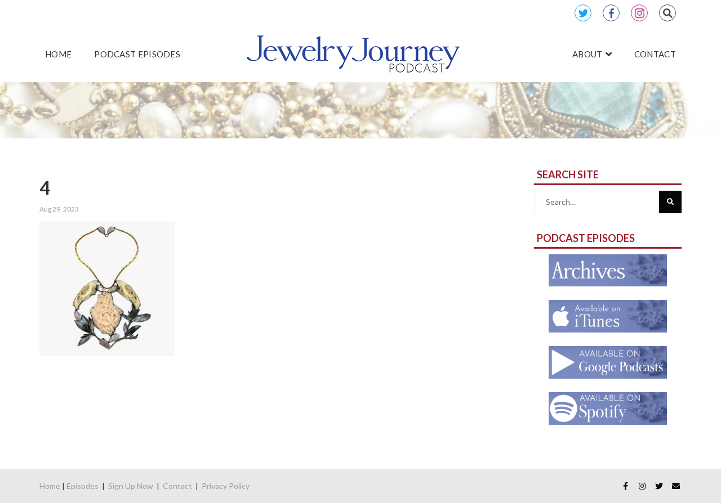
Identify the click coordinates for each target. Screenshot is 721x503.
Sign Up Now (130, 486)
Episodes (82, 486)
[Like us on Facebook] (625, 486)
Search (667, 13)
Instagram (639, 13)
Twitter (583, 13)
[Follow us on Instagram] (642, 486)
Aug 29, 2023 (59, 209)
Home (49, 486)
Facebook (611, 13)
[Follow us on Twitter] (659, 486)
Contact (177, 486)
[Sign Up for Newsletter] (676, 486)
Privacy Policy (226, 486)
